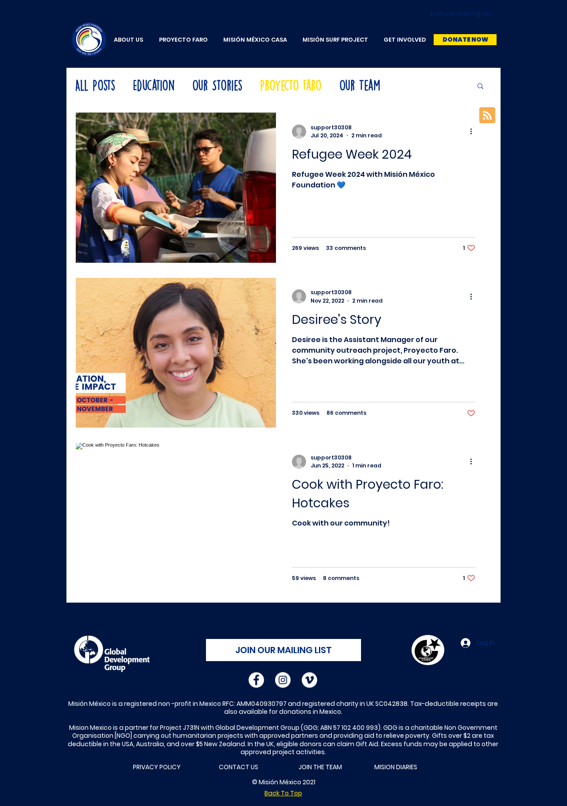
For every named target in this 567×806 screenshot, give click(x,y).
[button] (465, 39)
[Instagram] (283, 680)
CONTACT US (238, 767)
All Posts (95, 85)
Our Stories (217, 85)
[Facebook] (256, 680)
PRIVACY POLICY (157, 767)
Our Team (359, 85)
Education (154, 85)
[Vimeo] (309, 680)
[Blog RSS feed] (487, 115)
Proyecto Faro (291, 85)
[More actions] (474, 131)
